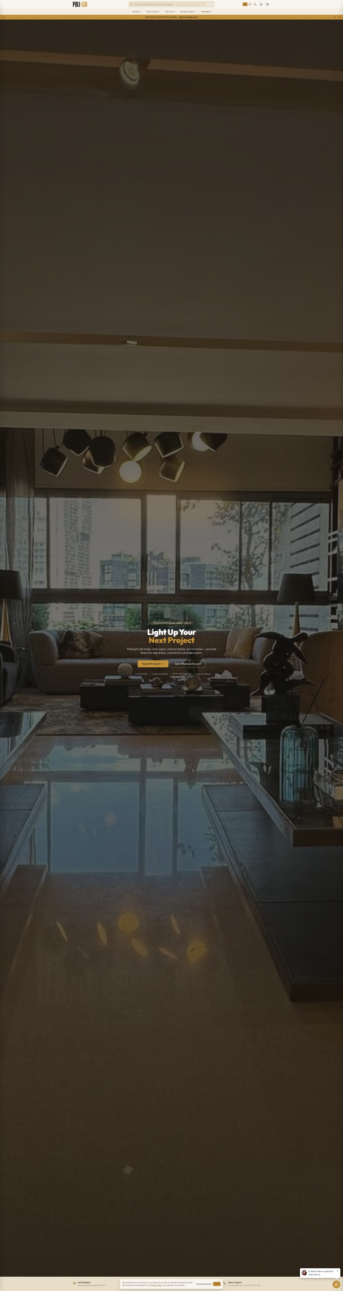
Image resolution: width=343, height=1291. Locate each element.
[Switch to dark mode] (255, 4)
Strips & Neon (152, 11)
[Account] (267, 4)
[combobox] (171, 4)
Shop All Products (151, 663)
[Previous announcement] (4, 17)
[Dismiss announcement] (339, 17)
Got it (217, 1284)
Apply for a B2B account (188, 17)
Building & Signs (187, 11)
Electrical (169, 11)
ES (250, 4)
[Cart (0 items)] (261, 4)
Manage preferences (203, 1284)
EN (245, 4)
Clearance (206, 11)
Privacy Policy (156, 1285)
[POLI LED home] (80, 4)
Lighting (135, 11)
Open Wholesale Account (188, 663)
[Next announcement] (335, 17)
